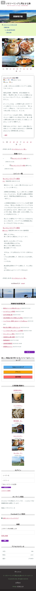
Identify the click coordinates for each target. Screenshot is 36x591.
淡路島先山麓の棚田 (9, 337)
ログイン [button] (6, 487)
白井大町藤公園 (7, 314)
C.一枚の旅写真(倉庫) (10, 30)
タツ (4, 181)
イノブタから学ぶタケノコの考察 (13, 330)
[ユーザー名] (18, 475)
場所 (6, 135)
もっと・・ (29, 352)
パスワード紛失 (5, 490)
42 (27, 69)
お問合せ (18, 582)
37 (10, 69)
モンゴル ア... (18, 453)
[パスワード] (18, 480)
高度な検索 (4, 535)
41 (24, 69)
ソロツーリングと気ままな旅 (10, 24)
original (22, 283)
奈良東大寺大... (18, 390)
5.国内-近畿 (8, 32)
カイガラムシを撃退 (9, 311)
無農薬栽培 (6, 340)
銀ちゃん (5, 230)
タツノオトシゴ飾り (9, 334)
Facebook (18, 571)
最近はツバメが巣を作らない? (12, 308)
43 (31, 69)
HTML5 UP (20, 586)
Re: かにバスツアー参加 (19, 158)
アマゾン (18, 372)
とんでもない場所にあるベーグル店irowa (15, 321)
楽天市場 (18, 377)
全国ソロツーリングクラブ (11, 518)
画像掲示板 (6, 27)
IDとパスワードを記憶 (9, 484)
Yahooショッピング (18, 367)
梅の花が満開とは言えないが (11, 327)
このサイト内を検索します (9, 528)
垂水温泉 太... (18, 421)
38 (14, 69)
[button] (5, 541)
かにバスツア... (18, 436)
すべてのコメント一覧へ (19, 149)
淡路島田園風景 (7, 343)
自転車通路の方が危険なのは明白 (13, 318)
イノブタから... (18, 405)
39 (17, 69)
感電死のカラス (7, 346)
